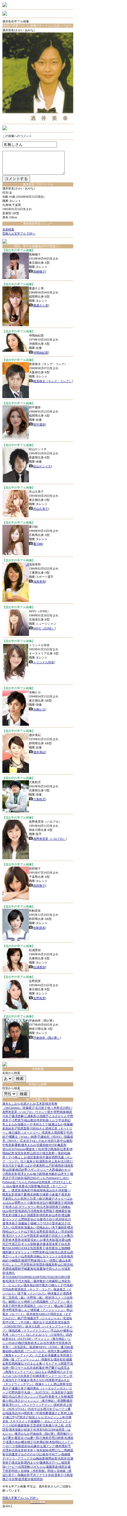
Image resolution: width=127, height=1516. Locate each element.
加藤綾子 (24, 1223)
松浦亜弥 (39, 967)
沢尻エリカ (59, 1235)
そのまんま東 (33, 1363)
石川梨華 (31, 1186)
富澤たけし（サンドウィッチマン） (29, 1404)
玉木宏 (40, 1103)
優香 (66, 1330)
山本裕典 (27, 1256)
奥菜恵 (16, 1190)
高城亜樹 (15, 1268)
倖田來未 (45, 1215)
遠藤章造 (52, 1466)
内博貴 (49, 1380)
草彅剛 (61, 1400)
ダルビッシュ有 (54, 1417)
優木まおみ (28, 1145)
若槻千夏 (21, 1194)
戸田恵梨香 (22, 1128)
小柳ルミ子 (55, 1285)
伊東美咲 (39, 1165)
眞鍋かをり (63, 1169)
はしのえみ (34, 1334)
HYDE (53, 1145)
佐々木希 (53, 1107)
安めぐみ (37, 1239)
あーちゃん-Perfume (25, 1182)
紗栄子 (28, 1429)
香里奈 (65, 1194)
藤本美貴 (19, 1186)
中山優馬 (66, 1140)
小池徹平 (42, 1116)
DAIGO (13, 1343)
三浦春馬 (30, 1116)
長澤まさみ (25, 1173)
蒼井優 (41, 1244)
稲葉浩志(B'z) (14, 1413)
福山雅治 (30, 1120)
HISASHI (33, 1277)
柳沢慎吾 (24, 1343)
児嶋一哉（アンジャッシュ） (21, 1359)
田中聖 (13, 1211)
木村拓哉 (42, 1120)
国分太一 (43, 1260)
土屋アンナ (47, 1446)
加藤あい (30, 1227)
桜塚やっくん (44, 1384)
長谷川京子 (9, 1165)
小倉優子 (55, 1194)
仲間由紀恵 (40, 352)
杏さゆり (49, 1219)
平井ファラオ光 (40, 1475)
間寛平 (65, 1363)
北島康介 (48, 1425)
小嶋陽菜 (15, 1260)
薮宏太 (19, 1437)
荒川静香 (58, 1437)
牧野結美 (51, 1458)
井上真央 (54, 1161)
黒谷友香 (18, 1462)
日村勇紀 (39, 1442)
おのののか (28, 1454)
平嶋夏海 (27, 1268)
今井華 (13, 1479)
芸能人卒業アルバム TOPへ (20, 1497)
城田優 (6, 1252)
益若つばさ (25, 1165)
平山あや (57, 1330)
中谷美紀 (64, 1120)
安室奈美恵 (22, 1153)
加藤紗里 (24, 1475)
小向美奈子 (25, 1376)
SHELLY (44, 1314)
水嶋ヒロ (39, 709)
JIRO (63, 1277)
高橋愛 (52, 1371)
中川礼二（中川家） (19, 1322)
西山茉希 (60, 1384)
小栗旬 (31, 1202)
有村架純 (42, 1450)
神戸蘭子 (51, 1367)
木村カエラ (40, 1124)
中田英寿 (62, 1343)
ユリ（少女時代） (54, 1334)
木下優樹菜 (59, 1227)
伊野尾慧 (12, 1310)
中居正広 (15, 1244)
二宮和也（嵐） (16, 1297)
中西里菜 (33, 1235)
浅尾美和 (39, 581)
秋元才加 (43, 1206)
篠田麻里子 (56, 1202)
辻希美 (64, 1149)
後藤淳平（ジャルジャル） (45, 1318)
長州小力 (26, 1198)
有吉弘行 (42, 1202)
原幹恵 (58, 1404)
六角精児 (39, 799)
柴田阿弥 (37, 1479)
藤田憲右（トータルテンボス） (48, 1388)
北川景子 (41, 1107)
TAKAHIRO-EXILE (18, 1248)
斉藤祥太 (47, 1359)
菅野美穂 (60, 1112)
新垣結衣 (8, 1128)
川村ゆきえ (37, 1128)
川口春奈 (42, 1454)
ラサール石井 (23, 1367)
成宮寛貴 (33, 1157)
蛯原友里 (8, 1194)
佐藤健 (68, 1124)
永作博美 (49, 1343)
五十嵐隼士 (28, 1161)
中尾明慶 (42, 1413)
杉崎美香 (39, 1376)
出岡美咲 (18, 1227)
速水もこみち (11, 1103)
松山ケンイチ (42, 466)
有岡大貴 (54, 1351)
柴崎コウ (37, 1223)
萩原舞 (34, 1347)
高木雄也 (32, 1314)
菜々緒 (37, 1198)
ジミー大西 (47, 1169)
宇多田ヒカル (11, 1198)
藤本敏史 (39, 1281)
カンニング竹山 (34, 1396)
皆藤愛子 (29, 1107)
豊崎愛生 (61, 1211)
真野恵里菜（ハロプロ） (49, 838)
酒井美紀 (39, 752)
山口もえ (41, 1371)
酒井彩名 (60, 1359)
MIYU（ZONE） (44, 628)
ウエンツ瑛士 (44, 1112)
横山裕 (58, 1305)
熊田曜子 (60, 1132)
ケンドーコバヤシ (57, 1376)
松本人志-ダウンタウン (21, 1206)
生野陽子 (49, 1211)
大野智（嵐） (36, 1297)
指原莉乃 (24, 1211)
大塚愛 (44, 1194)
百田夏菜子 (13, 1454)
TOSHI (22, 1277)
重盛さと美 (40, 305)
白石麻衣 (34, 1446)
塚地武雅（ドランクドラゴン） (29, 1330)
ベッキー (15, 1256)
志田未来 (18, 1450)
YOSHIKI (12, 1277)
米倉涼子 (61, 1223)
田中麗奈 (39, 424)
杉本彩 (38, 1429)
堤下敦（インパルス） (32, 1293)
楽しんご (24, 1310)
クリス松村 (9, 1425)
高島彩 (25, 1190)
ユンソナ (12, 1219)
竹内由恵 (8, 1289)
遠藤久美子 (19, 1388)
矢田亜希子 (37, 1248)
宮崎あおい (44, 1227)
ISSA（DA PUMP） (21, 1338)
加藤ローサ (25, 1124)
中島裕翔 (37, 1190)
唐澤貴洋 (24, 1479)
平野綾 (32, 1260)
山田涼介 (36, 1153)
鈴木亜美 (15, 1239)
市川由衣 (18, 1178)
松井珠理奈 (37, 1264)
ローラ (10, 1446)
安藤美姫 (42, 1145)
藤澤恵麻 (18, 1116)
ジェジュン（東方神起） (40, 1400)
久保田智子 (59, 1392)
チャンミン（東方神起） (51, 1338)
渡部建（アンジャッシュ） (48, 1310)
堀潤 (24, 1260)
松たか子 (63, 1371)
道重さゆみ (13, 1442)
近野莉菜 (39, 998)
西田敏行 (63, 1433)
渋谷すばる (35, 1409)
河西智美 (37, 1211)
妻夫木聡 (49, 1239)
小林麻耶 (52, 1281)
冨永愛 (60, 1239)
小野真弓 (18, 1120)
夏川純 (37, 543)
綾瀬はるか (55, 1124)
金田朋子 (45, 1235)
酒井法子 (39, 1322)
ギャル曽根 (28, 1244)
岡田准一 (30, 1413)
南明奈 (59, 1165)
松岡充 (10, 1281)
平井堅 (25, 1264)
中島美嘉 (8, 1145)
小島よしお (19, 1157)
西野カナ (21, 1202)
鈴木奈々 (30, 1450)
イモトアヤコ (51, 1363)
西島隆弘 (18, 1363)
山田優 (10, 1169)
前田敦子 (39, 885)
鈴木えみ (37, 1343)
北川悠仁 (66, 1107)
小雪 (52, 1223)
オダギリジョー (22, 1252)
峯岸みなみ (22, 1433)
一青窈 (59, 1153)
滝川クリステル (16, 1235)
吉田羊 (62, 1458)
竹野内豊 (15, 1392)
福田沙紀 (30, 1178)
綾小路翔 (39, 1173)
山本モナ (64, 1173)
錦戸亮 (22, 1318)
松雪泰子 (57, 1475)
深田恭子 (55, 1206)
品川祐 (49, 1252)
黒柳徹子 (39, 271)
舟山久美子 (40, 508)
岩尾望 (25, 1239)
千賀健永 (24, 1380)
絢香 (34, 1136)
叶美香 (49, 1396)
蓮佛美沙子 (47, 1462)
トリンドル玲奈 (43, 662)
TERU (43, 1277)
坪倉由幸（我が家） (46, 1037)
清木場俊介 (16, 1429)
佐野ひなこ (56, 1450)
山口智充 (64, 1264)
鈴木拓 (50, 1442)
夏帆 (18, 1145)
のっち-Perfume (46, 1178)
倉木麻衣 (51, 1173)
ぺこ (58, 1462)
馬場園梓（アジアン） (51, 1301)
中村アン (55, 1454)
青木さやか (37, 1380)
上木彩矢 (64, 1281)
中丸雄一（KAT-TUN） (36, 1392)
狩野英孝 (39, 1252)
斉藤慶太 (54, 1355)
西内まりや (31, 1462)
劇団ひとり (16, 1301)
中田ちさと (53, 1268)
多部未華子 (53, 1244)
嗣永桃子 (27, 1442)
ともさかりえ (58, 1116)
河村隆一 (64, 1190)
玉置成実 (36, 1425)
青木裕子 (12, 1223)
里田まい (55, 1231)
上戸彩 (49, 1165)
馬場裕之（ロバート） (39, 1305)
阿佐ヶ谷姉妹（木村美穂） (29, 1470)
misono (21, 1149)
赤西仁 (54, 1260)
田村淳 (49, 1297)
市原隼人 (48, 1132)
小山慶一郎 (31, 1437)
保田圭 (62, 1466)
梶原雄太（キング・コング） (52, 381)
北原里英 (51, 1322)
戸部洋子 (22, 1417)
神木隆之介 (55, 1293)
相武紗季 (21, 1169)
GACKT (11, 1149)
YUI (45, 1223)
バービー (12, 1466)
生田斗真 (54, 1140)
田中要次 (42, 1285)
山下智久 (30, 1231)
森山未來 (65, 1260)
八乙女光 (41, 1355)
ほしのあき (39, 1140)
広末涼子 (26, 1140)
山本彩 (56, 1215)
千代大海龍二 (24, 1281)
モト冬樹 (61, 1396)
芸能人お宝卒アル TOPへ (18, 233)
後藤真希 (51, 1264)
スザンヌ (34, 1169)
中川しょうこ (11, 1264)
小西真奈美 (9, 1173)
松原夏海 (39, 1268)
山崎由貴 (39, 1458)
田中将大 (18, 1305)
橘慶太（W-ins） (19, 1136)
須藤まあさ (19, 1215)
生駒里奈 (39, 927)
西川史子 (49, 1409)
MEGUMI (49, 1429)
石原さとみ (28, 1103)
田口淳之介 (16, 1400)
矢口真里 (61, 1252)
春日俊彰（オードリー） (25, 1132)
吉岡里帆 (24, 1466)
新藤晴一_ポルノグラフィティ (51, 1421)
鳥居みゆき (50, 1190)
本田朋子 (66, 1355)
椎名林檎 (33, 1194)
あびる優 (37, 1219)
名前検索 (8, 229)
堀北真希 (48, 1153)
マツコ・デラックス (19, 1458)
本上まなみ (9, 1124)
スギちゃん (38, 1466)
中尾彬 (68, 1285)
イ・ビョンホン (12, 1285)
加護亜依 (33, 1215)
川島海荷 (54, 1149)
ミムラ (53, 1120)
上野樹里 (24, 1219)
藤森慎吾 (24, 1425)
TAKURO (54, 1277)
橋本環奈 (61, 1446)
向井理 (42, 1149)
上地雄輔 (64, 1248)
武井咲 (60, 1219)
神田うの (30, 1301)
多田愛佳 (52, 1248)
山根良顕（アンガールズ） (29, 1351)
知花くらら (36, 1417)
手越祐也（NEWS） (51, 1136)
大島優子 (48, 1198)
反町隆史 (39, 1367)
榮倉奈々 (32, 1149)
